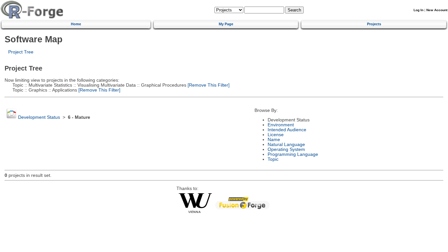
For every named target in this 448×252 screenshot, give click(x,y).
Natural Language (286, 144)
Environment (281, 124)
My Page (226, 24)
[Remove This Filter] (208, 85)
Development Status (39, 117)
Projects (374, 24)
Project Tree (20, 52)
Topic (273, 159)
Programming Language (293, 154)
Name (274, 139)
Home (76, 24)
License (276, 134)
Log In (418, 10)
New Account (436, 10)
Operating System (286, 149)
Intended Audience (287, 129)
